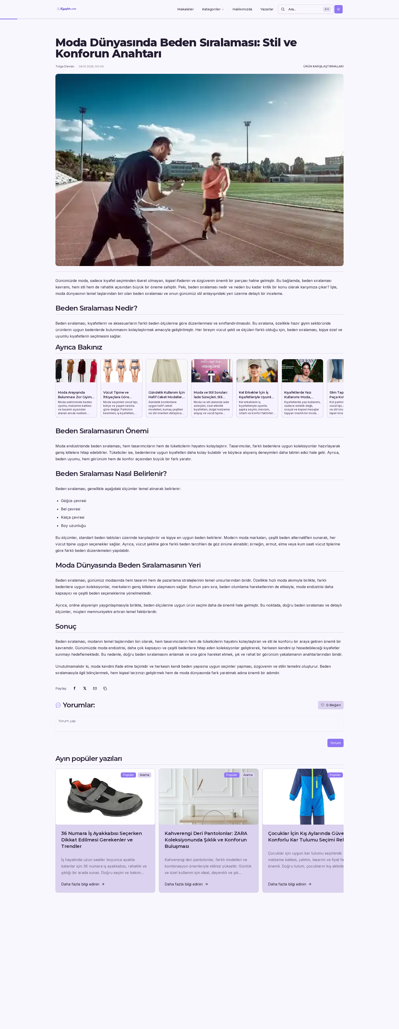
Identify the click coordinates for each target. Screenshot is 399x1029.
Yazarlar (266, 9)
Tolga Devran (64, 66)
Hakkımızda (242, 9)
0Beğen (333, 705)
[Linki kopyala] (105, 688)
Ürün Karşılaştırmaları (323, 66)
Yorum (335, 743)
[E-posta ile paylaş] (95, 688)
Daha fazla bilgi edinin (80, 884)
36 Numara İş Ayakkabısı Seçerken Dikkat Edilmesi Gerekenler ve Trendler (101, 840)
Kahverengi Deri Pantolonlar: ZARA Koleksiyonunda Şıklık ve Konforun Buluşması (206, 840)
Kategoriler (211, 9)
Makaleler (185, 9)
